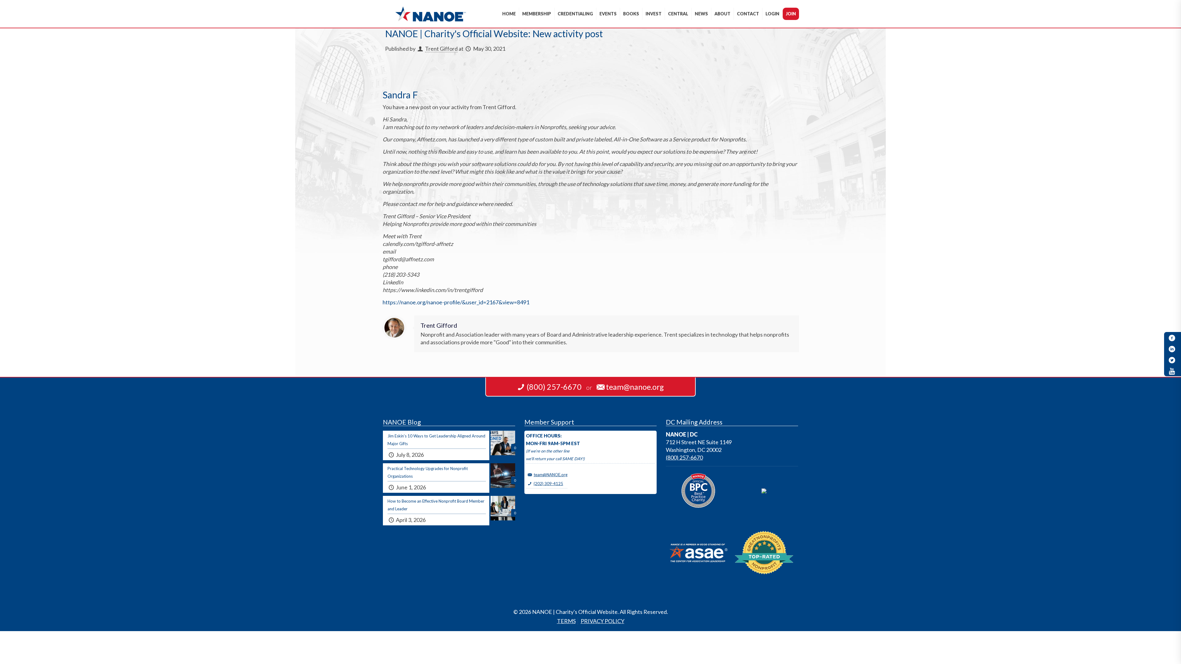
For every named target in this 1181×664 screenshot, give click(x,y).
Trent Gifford (441, 48)
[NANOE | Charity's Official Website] (430, 14)
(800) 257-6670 (684, 457)
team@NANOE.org (550, 474)
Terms (566, 621)
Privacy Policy (602, 621)
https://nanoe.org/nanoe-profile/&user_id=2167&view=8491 (456, 302)
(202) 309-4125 (548, 483)
